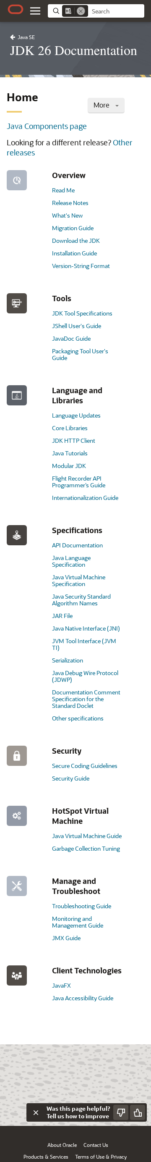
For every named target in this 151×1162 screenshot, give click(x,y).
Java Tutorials (70, 453)
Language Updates (76, 415)
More (102, 104)
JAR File (62, 616)
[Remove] (81, 11)
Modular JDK (69, 466)
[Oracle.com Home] (15, 9)
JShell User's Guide (76, 326)
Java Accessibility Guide (82, 998)
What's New (67, 215)
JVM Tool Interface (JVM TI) (84, 644)
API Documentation (77, 545)
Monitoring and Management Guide (77, 922)
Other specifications (78, 718)
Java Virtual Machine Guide (87, 836)
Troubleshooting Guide (81, 906)
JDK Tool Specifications (82, 313)
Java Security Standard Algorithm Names (81, 599)
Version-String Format (81, 266)
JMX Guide (66, 938)
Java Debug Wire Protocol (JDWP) (85, 676)
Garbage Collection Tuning (86, 848)
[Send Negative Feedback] (120, 1112)
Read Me (63, 190)
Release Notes (70, 203)
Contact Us (95, 1144)
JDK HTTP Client (73, 440)
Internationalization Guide (85, 498)
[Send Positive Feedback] (137, 1112)
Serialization (67, 660)
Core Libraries (70, 428)
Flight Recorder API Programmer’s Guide (78, 481)
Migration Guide (73, 228)
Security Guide (70, 778)
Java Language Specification (71, 561)
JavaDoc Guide (71, 338)
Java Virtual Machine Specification (78, 580)
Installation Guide (74, 253)
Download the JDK (76, 240)
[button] (35, 11)
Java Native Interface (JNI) (86, 628)
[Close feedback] (35, 1112)
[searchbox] (116, 11)
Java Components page (47, 126)
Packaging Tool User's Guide (80, 354)
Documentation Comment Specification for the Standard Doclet (86, 699)
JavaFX (61, 985)
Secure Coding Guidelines (84, 766)
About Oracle (62, 1144)
